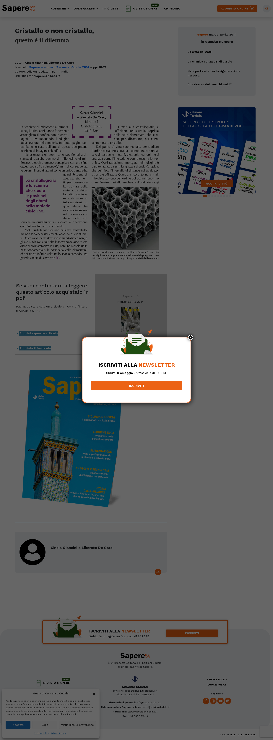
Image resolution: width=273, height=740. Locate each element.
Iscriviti (136, 386)
